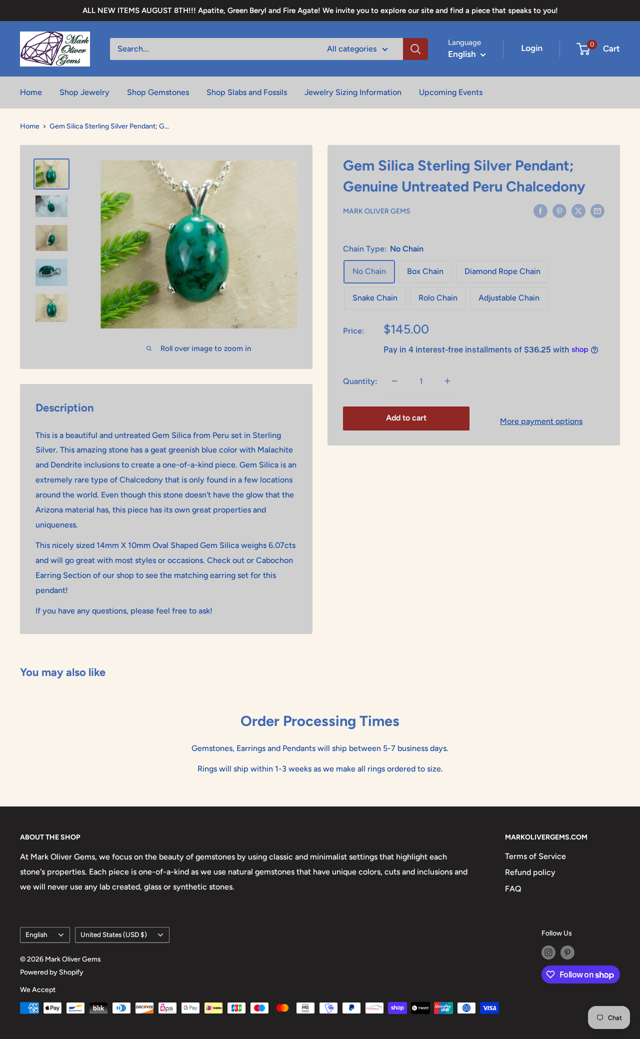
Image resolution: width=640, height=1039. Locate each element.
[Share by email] (597, 210)
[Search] (415, 49)
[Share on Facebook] (541, 210)
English (37, 934)
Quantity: (360, 381)
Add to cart (406, 417)
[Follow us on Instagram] (549, 953)
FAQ (513, 889)
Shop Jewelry (85, 92)
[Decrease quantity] (394, 381)
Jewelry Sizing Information (353, 92)
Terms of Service (535, 856)
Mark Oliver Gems (376, 211)
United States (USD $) (113, 934)
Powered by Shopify (52, 972)
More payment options (541, 421)
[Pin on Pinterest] (559, 210)
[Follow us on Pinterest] (567, 953)
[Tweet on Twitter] (579, 210)
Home (31, 92)
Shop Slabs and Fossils (246, 92)
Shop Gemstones (158, 92)
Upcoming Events (450, 92)
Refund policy (530, 872)
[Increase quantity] (447, 381)
